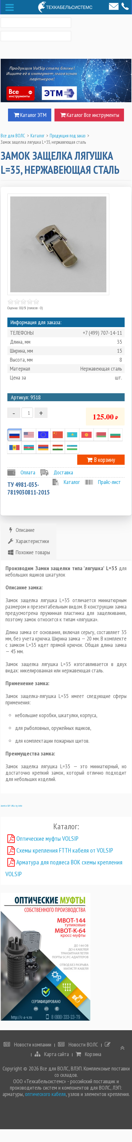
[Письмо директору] (114, 6)
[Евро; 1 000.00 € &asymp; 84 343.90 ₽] (43, 434)
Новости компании (32, 1044)
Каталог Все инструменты (93, 115)
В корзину (104, 460)
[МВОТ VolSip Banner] (45, 956)
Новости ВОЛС (82, 1044)
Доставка (63, 472)
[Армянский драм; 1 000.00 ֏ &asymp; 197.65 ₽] (43, 447)
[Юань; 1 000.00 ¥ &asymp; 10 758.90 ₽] (57, 434)
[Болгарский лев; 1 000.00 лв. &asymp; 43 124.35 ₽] (115, 434)
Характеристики (31, 541)
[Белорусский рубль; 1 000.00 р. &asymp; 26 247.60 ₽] (101, 434)
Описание (24, 529)
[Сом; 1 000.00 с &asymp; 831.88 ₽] (86, 434)
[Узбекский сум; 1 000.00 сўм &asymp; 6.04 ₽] (72, 447)
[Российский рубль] (14, 434)
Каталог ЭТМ (33, 115)
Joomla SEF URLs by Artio (11, 805)
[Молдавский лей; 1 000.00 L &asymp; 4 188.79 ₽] (14, 447)
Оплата (28, 472)
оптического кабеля (45, 1094)
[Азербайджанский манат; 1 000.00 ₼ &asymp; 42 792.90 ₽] (28, 447)
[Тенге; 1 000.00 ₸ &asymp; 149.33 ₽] (72, 434)
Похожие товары (32, 552)
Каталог (72, 482)
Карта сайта (56, 1054)
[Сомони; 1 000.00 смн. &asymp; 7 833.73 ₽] (57, 447)
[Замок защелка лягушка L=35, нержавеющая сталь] (58, 244)
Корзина (92, 1054)
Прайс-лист (109, 482)
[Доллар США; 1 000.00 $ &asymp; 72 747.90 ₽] (28, 434)
